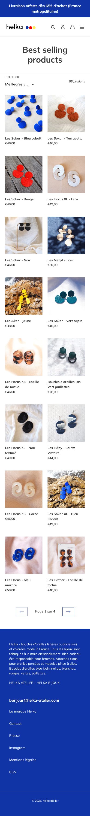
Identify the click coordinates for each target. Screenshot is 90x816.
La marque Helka (22, 711)
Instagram (17, 748)
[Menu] (82, 27)
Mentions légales (22, 760)
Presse (14, 735)
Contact (15, 723)
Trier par (12, 77)
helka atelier (50, 800)
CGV (12, 772)
